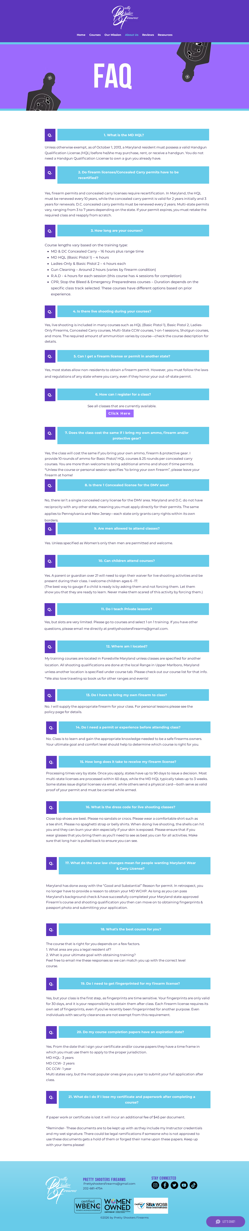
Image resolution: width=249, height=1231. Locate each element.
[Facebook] (165, 1185)
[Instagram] (155, 1185)
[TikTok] (193, 1185)
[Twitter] (174, 1185)
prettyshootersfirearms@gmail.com (138, 629)
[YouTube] (184, 1185)
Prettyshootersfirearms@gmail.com (109, 1183)
